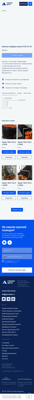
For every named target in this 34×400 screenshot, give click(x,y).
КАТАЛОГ (4, 304)
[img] (7, 3)
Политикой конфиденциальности (12, 261)
